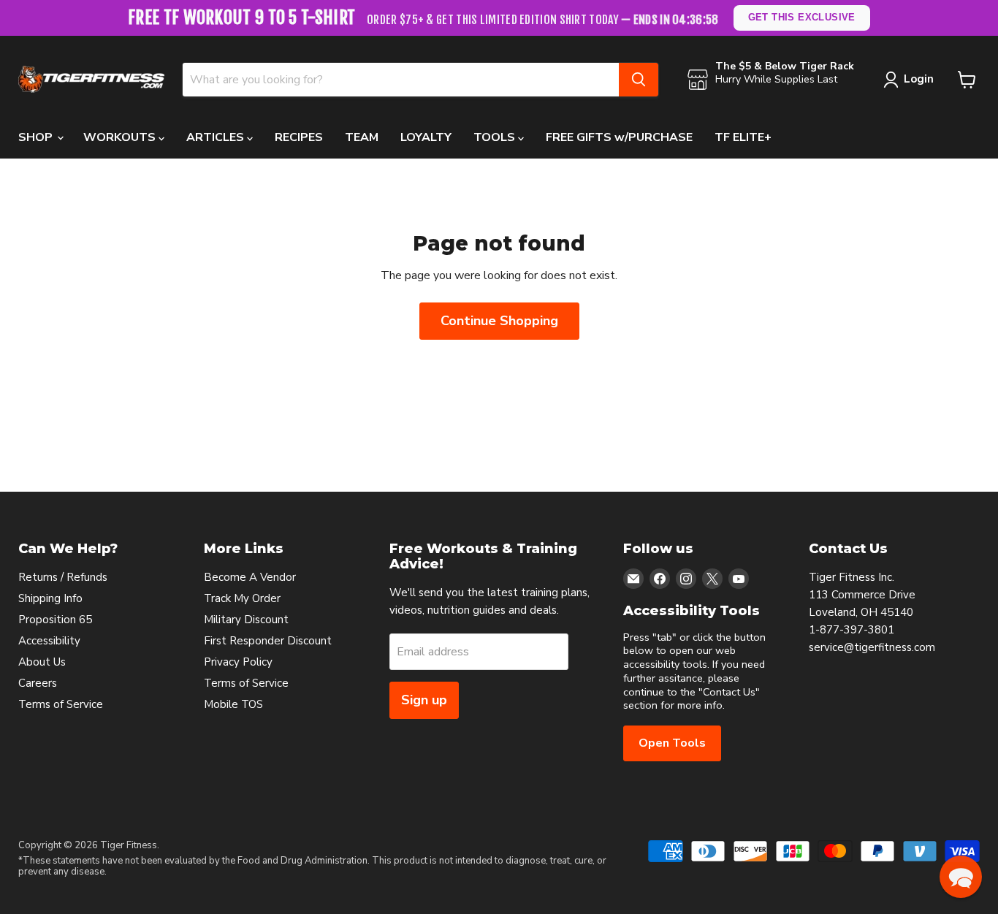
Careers (37, 683)
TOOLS (495, 137)
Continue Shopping (499, 321)
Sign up (424, 700)
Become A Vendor (250, 577)
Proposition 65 (55, 619)
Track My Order (242, 598)
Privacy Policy (238, 662)
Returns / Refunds (62, 577)
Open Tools (672, 743)
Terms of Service (60, 704)
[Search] (638, 79)
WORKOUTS (121, 137)
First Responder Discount (268, 640)
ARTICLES (216, 137)
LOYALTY (426, 137)
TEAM (361, 137)
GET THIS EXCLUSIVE (802, 17)
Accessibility (49, 640)
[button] (961, 877)
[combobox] (401, 79)
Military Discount (246, 619)
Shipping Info (50, 598)
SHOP (37, 137)
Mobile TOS (233, 704)
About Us (42, 662)
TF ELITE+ (743, 137)
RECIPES (299, 137)
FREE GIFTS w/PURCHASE (619, 137)
